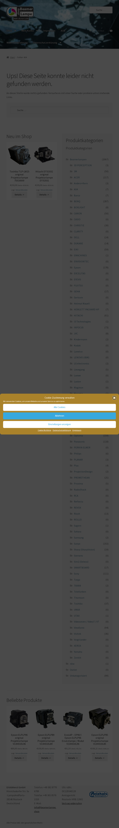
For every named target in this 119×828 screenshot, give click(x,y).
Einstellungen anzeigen (59, 424)
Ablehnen (59, 415)
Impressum (76, 430)
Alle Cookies (59, 407)
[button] (114, 397)
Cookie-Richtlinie (44, 430)
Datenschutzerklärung (62, 430)
